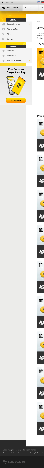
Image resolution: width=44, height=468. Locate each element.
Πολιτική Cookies (35, 453)
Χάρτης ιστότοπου (29, 450)
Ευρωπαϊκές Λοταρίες (15, 60)
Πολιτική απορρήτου (22, 453)
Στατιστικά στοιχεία (13, 24)
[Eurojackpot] (11, 8)
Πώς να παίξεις (12, 29)
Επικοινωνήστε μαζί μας (12, 450)
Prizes (9, 34)
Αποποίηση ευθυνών (9, 453)
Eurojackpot (11, 50)
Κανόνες (10, 39)
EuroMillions (11, 55)
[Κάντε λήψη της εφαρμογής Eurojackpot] (16, 105)
